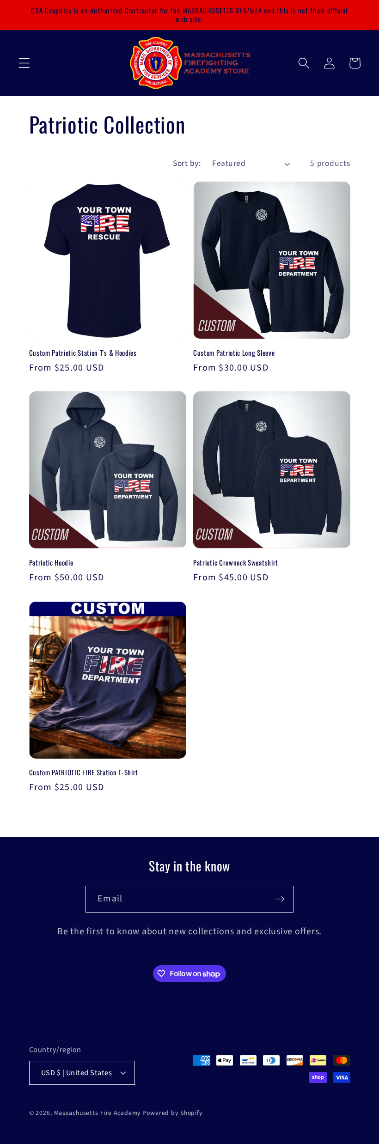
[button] (24, 63)
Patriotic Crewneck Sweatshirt (235, 562)
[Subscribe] (280, 899)
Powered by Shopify (172, 1113)
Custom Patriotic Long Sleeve (234, 352)
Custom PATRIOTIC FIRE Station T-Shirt (84, 772)
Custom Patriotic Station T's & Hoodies (83, 352)
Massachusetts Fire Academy (97, 1113)
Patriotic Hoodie (51, 562)
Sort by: (187, 163)
